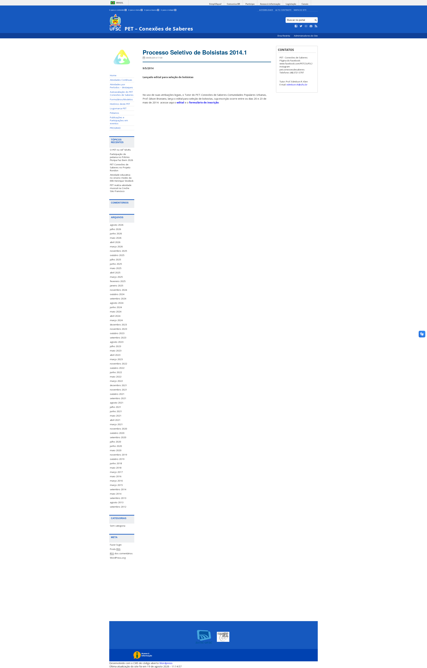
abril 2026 (115, 242)
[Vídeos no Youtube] (306, 26)
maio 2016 (115, 476)
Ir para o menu (135, 10)
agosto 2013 (116, 502)
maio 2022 (115, 376)
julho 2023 (115, 346)
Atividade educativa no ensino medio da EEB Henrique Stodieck (121, 177)
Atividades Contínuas (121, 79)
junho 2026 (116, 233)
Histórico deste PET (120, 103)
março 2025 (116, 276)
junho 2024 (116, 307)
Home (113, 75)
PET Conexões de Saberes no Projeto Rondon (120, 167)
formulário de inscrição (204, 102)
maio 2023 (115, 350)
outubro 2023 (117, 333)
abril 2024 (115, 315)
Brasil (119, 2)
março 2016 (116, 480)
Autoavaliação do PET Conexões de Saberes (121, 93)
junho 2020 (116, 446)
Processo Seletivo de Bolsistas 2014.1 (195, 52)
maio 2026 (115, 237)
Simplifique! (215, 4)
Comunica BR (233, 4)
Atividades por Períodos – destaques (121, 86)
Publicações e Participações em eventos (119, 120)
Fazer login (116, 544)
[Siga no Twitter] (301, 26)
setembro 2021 (118, 398)
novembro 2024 (118, 289)
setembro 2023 (118, 337)
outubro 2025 (117, 255)
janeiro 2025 (116, 285)
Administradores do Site (306, 35)
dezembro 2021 (118, 385)
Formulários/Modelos (121, 99)
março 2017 (116, 472)
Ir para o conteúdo (117, 10)
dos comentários (121, 553)
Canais (305, 4)
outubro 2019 (117, 459)
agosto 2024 (116, 302)
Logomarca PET (118, 108)
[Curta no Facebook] (296, 26)
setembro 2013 (118, 498)
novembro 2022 (118, 363)
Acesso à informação (270, 4)
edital (180, 102)
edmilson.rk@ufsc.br (297, 84)
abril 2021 (115, 419)
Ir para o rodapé (168, 10)
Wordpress (165, 663)
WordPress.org (118, 557)
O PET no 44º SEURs (120, 149)
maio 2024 (115, 311)
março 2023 (116, 359)
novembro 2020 (118, 428)
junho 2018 (116, 463)
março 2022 (116, 380)
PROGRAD (115, 127)
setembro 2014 (118, 489)
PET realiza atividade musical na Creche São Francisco (120, 188)
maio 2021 (115, 415)
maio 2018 (115, 467)
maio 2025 (115, 268)
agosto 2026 (116, 224)
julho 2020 (115, 441)
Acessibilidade (266, 10)
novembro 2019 (118, 454)
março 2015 (116, 485)
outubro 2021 (117, 393)
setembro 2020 (118, 437)
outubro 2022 (117, 367)
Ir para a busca (151, 10)
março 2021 (116, 424)
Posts (115, 549)
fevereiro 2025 (118, 281)
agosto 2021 (116, 402)
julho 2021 (115, 406)
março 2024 (116, 320)
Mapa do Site (300, 10)
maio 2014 (115, 493)
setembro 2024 (118, 298)
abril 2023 (115, 354)
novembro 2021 (118, 389)
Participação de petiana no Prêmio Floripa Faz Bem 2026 (121, 157)
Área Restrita (284, 35)
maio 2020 (115, 450)
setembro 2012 (118, 506)
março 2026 (116, 246)
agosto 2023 (116, 341)
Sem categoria (117, 525)
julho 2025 (115, 259)
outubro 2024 (117, 294)
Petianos (114, 112)
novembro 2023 (118, 328)
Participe (250, 4)
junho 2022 (116, 372)
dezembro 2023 (118, 324)
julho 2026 (115, 229)
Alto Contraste (283, 10)
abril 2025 (115, 272)
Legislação (291, 4)
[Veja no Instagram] (311, 26)
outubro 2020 (117, 432)
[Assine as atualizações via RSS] (316, 26)
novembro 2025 (118, 250)
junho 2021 (116, 411)
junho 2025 (116, 263)
